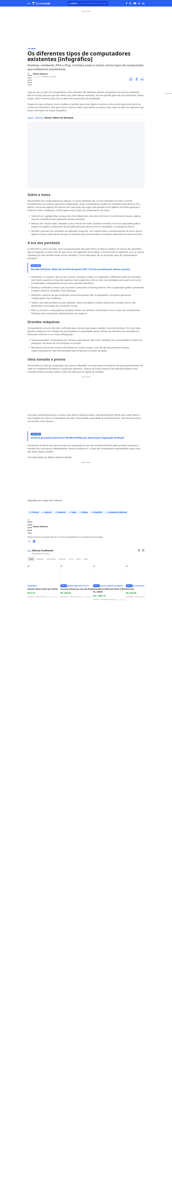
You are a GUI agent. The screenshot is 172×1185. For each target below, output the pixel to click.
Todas (31, 559)
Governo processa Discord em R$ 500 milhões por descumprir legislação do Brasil (77, 437)
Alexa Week (51, 559)
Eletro (78, 559)
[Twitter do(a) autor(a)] (29, 541)
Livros (71, 559)
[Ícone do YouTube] (134, 3)
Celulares (62, 559)
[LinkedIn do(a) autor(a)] (34, 541)
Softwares (40, 559)
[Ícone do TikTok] (139, 3)
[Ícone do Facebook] (126, 3)
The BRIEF (31, 48)
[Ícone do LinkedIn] (143, 3)
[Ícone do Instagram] (130, 3)
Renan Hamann (40, 74)
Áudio (85, 559)
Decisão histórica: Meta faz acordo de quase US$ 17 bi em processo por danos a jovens (80, 269)
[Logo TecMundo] (41, 3)
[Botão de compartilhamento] (131, 79)
